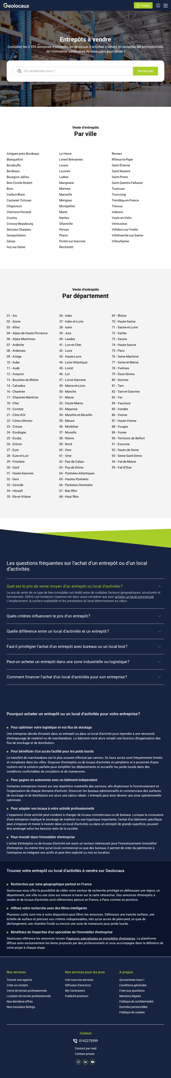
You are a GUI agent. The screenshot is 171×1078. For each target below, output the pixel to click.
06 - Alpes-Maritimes (21, 339)
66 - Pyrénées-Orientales (76, 485)
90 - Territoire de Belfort (128, 438)
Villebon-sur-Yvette (125, 229)
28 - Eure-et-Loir (18, 456)
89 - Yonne (119, 432)
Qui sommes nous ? (132, 979)
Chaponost (14, 206)
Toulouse (118, 189)
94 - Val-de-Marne (124, 462)
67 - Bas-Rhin (68, 491)
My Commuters (75, 990)
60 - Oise (65, 450)
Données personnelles (133, 1007)
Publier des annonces (146, 6)
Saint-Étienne (121, 165)
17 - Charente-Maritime (22, 397)
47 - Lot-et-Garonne (72, 380)
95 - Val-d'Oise (122, 467)
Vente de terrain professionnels (27, 990)
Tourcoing (119, 194)
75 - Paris (118, 351)
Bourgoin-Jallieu (18, 177)
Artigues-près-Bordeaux (23, 154)
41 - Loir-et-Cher (70, 345)
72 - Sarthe (119, 333)
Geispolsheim (16, 235)
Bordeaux (13, 171)
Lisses (63, 165)
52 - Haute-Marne (71, 403)
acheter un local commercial (134, 597)
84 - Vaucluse (121, 403)
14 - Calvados (16, 386)
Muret (63, 212)
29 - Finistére (16, 462)
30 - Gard (13, 467)
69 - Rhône (119, 316)
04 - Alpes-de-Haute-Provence (27, 333)
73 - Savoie (119, 339)
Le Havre (65, 154)
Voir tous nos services (79, 979)
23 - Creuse (14, 426)
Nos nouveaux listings (21, 1007)
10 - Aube (13, 362)
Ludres (64, 177)
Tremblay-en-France (125, 200)
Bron (10, 189)
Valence (117, 212)
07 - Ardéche (15, 345)
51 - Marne (66, 397)
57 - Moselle (67, 432)
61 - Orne (65, 456)
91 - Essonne (121, 444)
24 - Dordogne (16, 432)
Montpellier (67, 206)
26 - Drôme (14, 444)
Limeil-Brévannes (71, 159)
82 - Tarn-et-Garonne (126, 391)
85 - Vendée (120, 409)
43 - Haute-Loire (70, 356)
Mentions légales (130, 996)
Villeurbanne (120, 241)
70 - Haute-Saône (124, 321)
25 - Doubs (14, 438)
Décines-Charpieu (19, 229)
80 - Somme (120, 380)
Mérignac (65, 200)
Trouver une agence (19, 979)
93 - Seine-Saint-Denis (127, 456)
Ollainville (66, 224)
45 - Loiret (66, 368)
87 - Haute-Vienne (124, 421)
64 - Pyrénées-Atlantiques (77, 473)
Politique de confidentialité (136, 1001)
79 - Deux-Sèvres (123, 374)
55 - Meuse (66, 421)
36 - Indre (65, 316)
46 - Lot (64, 374)
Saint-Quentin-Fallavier (127, 183)
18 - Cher (13, 403)
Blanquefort (15, 159)
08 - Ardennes (16, 351)
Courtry (12, 218)
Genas (11, 241)
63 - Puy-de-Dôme (71, 467)
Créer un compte (17, 985)
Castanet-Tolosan (19, 200)
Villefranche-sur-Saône (127, 235)
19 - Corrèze (15, 409)
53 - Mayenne (68, 409)
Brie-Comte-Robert (19, 183)
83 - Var (117, 397)
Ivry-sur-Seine (16, 247)
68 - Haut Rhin (69, 497)
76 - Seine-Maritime (125, 356)
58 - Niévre (66, 438)
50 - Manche (67, 391)
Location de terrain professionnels (29, 996)
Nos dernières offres (20, 1001)
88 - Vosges (120, 426)
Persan (64, 229)
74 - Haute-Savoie (124, 345)
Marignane (66, 183)
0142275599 (88, 1041)
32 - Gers (13, 479)
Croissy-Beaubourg (20, 224)
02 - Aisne (13, 321)
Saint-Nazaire (121, 171)
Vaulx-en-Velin (122, 218)
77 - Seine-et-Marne (125, 362)
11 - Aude (13, 368)
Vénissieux (119, 224)
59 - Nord (65, 444)
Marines (64, 189)
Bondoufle (14, 165)
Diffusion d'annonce (78, 985)
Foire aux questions (132, 990)
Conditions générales (132, 985)
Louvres (64, 171)
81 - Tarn (118, 386)
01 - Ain (12, 316)
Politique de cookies (132, 1012)
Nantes (64, 218)
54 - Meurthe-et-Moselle (75, 415)
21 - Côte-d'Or (16, 415)
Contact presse (84, 1053)
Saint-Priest (120, 177)
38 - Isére (65, 327)
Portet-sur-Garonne (72, 241)
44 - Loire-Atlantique (73, 362)
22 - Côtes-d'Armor (20, 421)
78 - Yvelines (120, 368)
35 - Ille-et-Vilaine (19, 497)
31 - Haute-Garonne (20, 473)
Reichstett (66, 247)
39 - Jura (65, 333)
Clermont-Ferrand (19, 212)
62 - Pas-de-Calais (71, 462)
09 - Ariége (14, 356)
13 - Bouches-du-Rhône (22, 380)
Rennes (117, 154)
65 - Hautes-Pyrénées (74, 479)
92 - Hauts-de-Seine (125, 450)
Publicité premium (76, 996)
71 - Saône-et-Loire (125, 327)
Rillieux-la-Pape (122, 159)
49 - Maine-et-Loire (72, 386)
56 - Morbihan (68, 426)
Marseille (65, 194)
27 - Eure (13, 450)
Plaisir (63, 235)
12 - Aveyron (15, 374)
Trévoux (117, 206)
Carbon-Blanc (16, 194)
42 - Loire (65, 351)
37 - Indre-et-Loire (71, 321)
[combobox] (77, 71)
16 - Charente (16, 391)
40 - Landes (67, 339)
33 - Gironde (15, 485)
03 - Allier (13, 327)
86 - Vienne (119, 415)
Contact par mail (85, 1048)
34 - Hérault (15, 491)
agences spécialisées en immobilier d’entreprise (101, 938)
